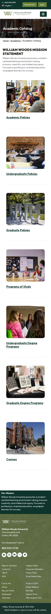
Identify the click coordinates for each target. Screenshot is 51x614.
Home (6, 40)
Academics (15, 40)
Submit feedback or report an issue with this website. (25, 610)
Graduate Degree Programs (24, 403)
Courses (11, 459)
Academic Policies (18, 117)
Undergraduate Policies (21, 174)
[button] (43, 14)
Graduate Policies (18, 230)
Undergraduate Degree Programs (21, 344)
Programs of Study (18, 286)
